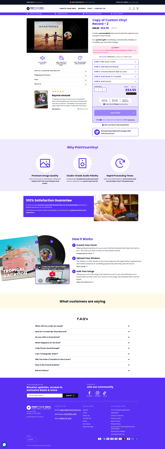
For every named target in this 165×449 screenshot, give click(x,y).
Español (30, 439)
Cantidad (98, 86)
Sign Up (69, 396)
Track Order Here (133, 2)
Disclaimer (115, 413)
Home (85, 421)
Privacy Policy (116, 418)
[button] (130, 8)
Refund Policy (116, 424)
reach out (125, 101)
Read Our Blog (88, 427)
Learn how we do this (107, 133)
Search (85, 410)
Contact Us (87, 418)
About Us (86, 416)
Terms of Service (117, 416)
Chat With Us (39, 2)
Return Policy (115, 421)
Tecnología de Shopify (45, 445)
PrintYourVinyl (34, 445)
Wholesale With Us (117, 434)
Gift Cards (86, 424)
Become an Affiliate (118, 431)
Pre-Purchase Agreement (120, 410)
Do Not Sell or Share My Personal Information (123, 428)
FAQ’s (85, 413)
